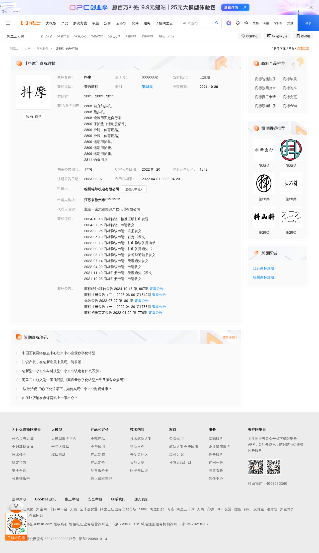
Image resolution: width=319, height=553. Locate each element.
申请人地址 (66, 199)
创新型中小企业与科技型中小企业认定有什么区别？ (62, 370)
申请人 (62, 188)
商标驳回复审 (265, 87)
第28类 (147, 86)
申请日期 (180, 86)
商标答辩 (290, 87)
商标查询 (290, 105)
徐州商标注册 (263, 277)
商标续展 (290, 78)
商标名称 (64, 76)
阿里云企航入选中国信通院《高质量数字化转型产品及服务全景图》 (74, 379)
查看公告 (156, 288)
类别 (118, 86)
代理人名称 (66, 209)
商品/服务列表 (68, 105)
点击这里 (303, 48)
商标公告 (64, 288)
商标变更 (290, 96)
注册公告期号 (183, 169)
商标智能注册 (265, 78)
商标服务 (42, 48)
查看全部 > (230, 337)
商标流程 (64, 218)
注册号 (120, 76)
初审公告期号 (67, 169)
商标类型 (64, 86)
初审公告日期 (125, 169)
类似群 (62, 95)
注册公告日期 (67, 178)
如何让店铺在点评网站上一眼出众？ (50, 397)
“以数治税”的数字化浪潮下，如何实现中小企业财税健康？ (67, 388)
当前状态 (180, 76)
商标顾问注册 (265, 105)
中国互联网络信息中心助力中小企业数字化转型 (58, 352)
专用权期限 (123, 178)
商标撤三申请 (265, 96)
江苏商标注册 (263, 268)
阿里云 (14, 48)
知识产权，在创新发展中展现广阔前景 (51, 361)
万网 (28, 48)
